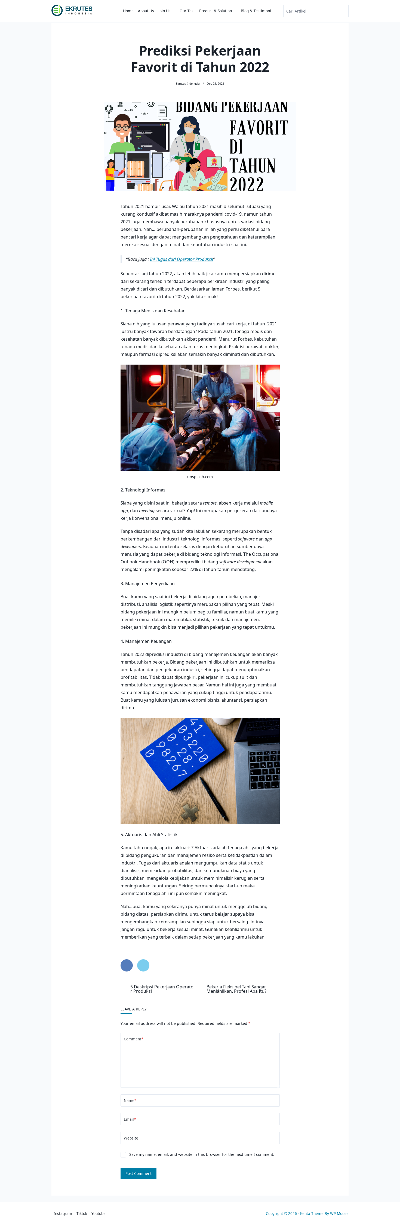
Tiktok (81, 1213)
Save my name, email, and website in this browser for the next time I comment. (201, 1154)
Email (130, 1119)
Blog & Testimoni (256, 10)
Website (131, 1138)
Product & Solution (215, 10)
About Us (146, 10)
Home (128, 10)
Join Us (164, 10)
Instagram (63, 1213)
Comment (133, 1038)
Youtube (98, 1213)
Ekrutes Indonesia (188, 83)
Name (130, 1100)
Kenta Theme (312, 1213)
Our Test (187, 10)
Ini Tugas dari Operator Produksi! (181, 259)
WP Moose (339, 1213)
